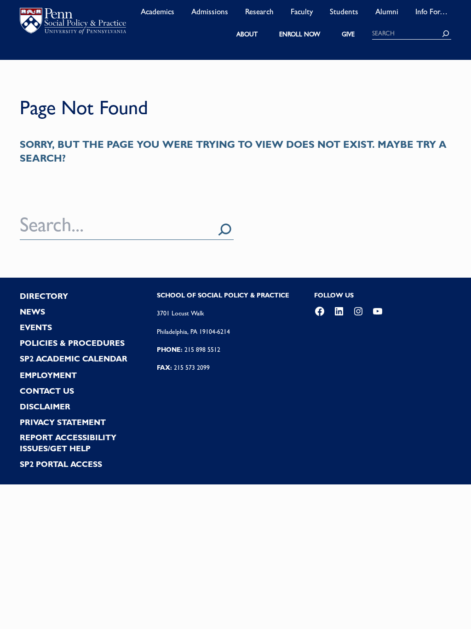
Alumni (386, 11)
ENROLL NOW (299, 34)
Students (344, 11)
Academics (157, 11)
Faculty (302, 11)
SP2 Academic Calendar (73, 358)
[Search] (445, 33)
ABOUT (247, 34)
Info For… (431, 11)
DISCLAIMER (45, 406)
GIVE (348, 34)
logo (73, 23)
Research (259, 11)
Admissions (209, 11)
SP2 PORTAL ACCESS (61, 464)
